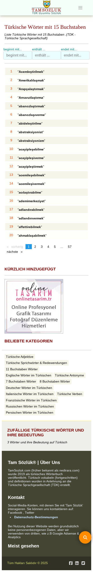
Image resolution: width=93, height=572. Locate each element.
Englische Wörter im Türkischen (28, 375)
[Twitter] (83, 563)
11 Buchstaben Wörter (22, 369)
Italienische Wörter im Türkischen (29, 394)
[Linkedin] (77, 563)
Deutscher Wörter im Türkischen (29, 388)
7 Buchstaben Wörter (21, 381)
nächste (16, 251)
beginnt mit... (12, 49)
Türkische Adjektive (19, 356)
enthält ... (38, 49)
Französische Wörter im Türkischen (31, 400)
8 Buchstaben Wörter (55, 381)
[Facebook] (70, 563)
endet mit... (69, 49)
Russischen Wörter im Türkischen (30, 406)
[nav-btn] (80, 8)
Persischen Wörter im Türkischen (29, 412)
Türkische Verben (69, 394)
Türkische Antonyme (69, 375)
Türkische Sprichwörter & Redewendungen (36, 363)
